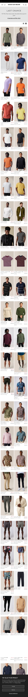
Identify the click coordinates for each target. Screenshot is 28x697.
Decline (13, 690)
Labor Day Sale (14, 1)
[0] (5, 4)
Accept (13, 686)
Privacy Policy (18, 682)
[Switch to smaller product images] (26, 23)
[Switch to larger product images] (23, 23)
